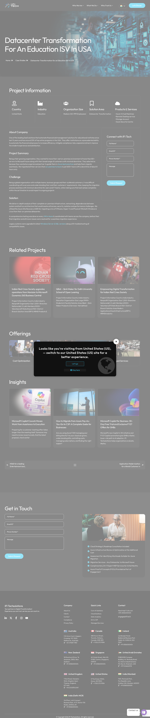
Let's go (75, 364)
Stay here (76, 370)
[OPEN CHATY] (144, 712)
